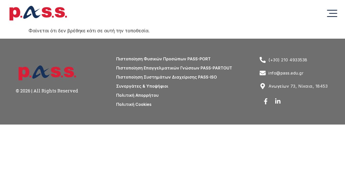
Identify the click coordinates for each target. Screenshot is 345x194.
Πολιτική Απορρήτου (137, 95)
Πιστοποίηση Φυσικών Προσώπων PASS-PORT (163, 58)
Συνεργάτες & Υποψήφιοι (142, 86)
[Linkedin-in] (278, 101)
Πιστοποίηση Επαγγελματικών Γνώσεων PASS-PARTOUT (174, 67)
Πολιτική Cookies (134, 104)
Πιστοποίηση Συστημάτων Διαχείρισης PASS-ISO (166, 77)
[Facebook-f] (266, 101)
